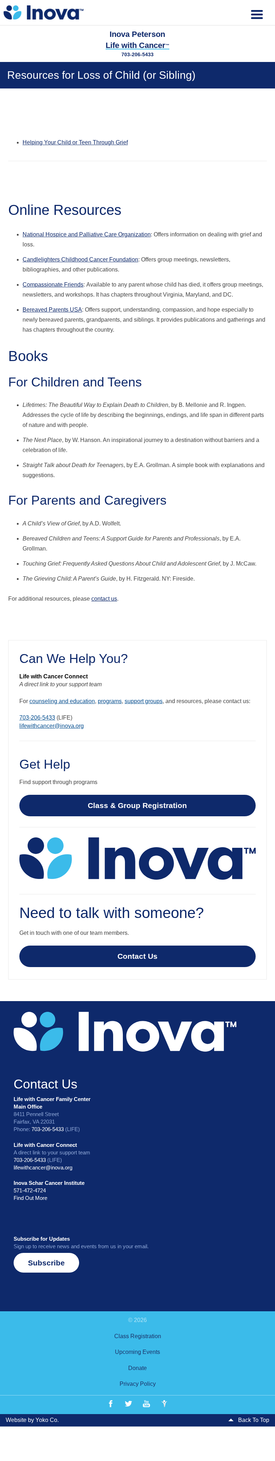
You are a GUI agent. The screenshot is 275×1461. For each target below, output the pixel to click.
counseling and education (62, 701)
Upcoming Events (137, 1352)
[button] (46, 1263)
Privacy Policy (138, 1384)
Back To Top (253, 1420)
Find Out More (30, 1198)
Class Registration (137, 1336)
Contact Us (137, 956)
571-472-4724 (30, 1190)
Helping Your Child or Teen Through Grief (75, 142)
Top (258, 1444)
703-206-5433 (137, 54)
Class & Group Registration (137, 805)
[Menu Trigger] (257, 13)
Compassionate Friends (53, 285)
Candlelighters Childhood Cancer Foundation (80, 259)
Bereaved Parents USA (52, 310)
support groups (144, 701)
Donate (137, 1368)
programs (110, 701)
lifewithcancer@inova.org (51, 726)
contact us (104, 599)
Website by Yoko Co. (32, 1420)
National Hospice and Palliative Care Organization (87, 234)
